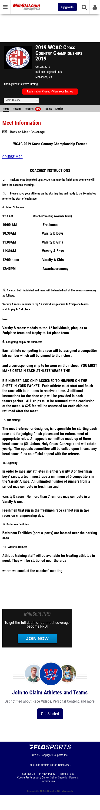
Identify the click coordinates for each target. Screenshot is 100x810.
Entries (59, 108)
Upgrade (67, 7)
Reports (32, 108)
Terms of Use (67, 773)
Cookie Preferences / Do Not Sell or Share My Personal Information (48, 779)
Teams (48, 108)
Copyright (46, 755)
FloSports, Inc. (60, 755)
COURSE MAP (12, 157)
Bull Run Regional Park (48, 72)
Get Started (50, 713)
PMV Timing (30, 84)
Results (17, 108)
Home (6, 108)
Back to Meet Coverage (27, 132)
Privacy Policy (47, 773)
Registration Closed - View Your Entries (50, 91)
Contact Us (28, 773)
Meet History (13, 100)
